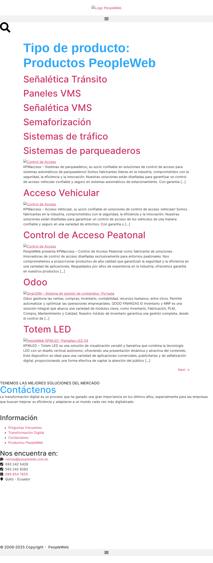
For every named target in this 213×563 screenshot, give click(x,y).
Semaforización (57, 122)
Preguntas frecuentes (25, 428)
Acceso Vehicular (61, 192)
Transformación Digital (26, 433)
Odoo (35, 282)
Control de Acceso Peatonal (84, 234)
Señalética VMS (57, 107)
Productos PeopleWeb (25, 442)
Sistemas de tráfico (65, 136)
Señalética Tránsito (65, 79)
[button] (106, 18)
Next (184, 370)
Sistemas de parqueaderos (82, 150)
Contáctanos (18, 437)
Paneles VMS (52, 93)
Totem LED (47, 329)
